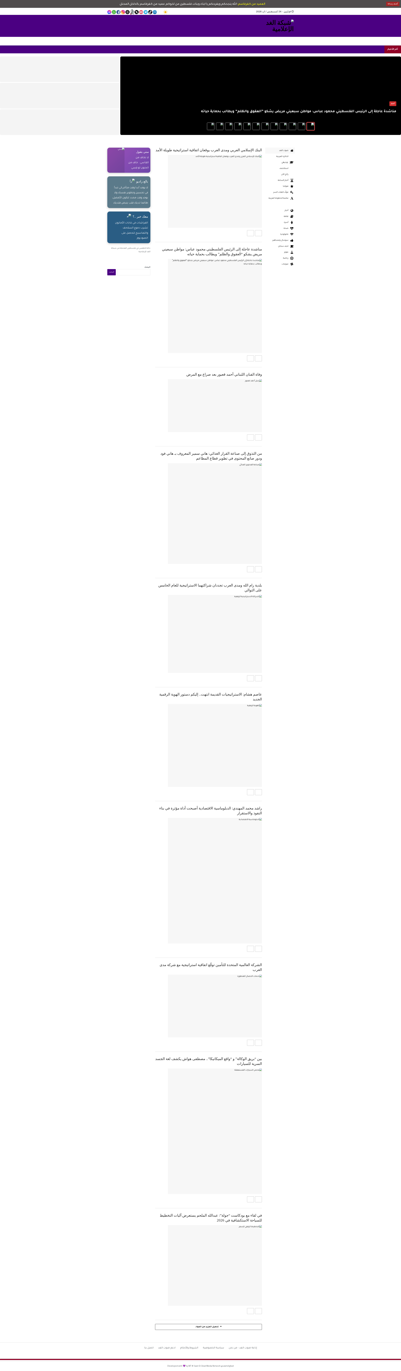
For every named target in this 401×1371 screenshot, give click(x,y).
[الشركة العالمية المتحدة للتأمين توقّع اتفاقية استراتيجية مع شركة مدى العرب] (215, 1006)
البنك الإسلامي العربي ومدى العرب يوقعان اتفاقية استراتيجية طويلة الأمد (209, 150)
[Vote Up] (258, 233)
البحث (147, 267)
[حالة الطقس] (165, 12)
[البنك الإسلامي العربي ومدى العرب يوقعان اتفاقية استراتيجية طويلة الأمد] (215, 191)
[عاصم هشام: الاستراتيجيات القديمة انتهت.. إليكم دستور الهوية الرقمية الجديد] (215, 745)
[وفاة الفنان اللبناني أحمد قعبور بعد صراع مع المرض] (215, 405)
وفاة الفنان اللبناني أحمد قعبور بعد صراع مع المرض (224, 374)
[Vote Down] (250, 233)
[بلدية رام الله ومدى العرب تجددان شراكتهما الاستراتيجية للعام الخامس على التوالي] (215, 634)
